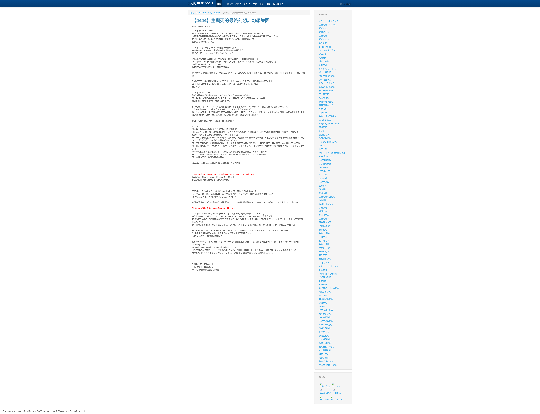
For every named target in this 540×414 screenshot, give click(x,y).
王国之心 (323, 236)
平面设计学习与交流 (328, 273)
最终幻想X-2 (324, 233)
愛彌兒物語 (324, 134)
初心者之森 (324, 214)
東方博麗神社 (325, 350)
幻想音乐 (323, 57)
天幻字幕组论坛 (326, 321)
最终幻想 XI (324, 218)
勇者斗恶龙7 (325, 392)
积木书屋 (323, 108)
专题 (255, 4)
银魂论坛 (323, 127)
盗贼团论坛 (324, 335)
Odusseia (323, 167)
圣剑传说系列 (325, 225)
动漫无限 (323, 211)
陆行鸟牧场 (324, 61)
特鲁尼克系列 (325, 247)
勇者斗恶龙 (324, 240)
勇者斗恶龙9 (324, 171)
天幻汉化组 (325, 386)
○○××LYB (323, 174)
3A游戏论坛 (324, 262)
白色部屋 (323, 280)
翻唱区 (322, 306)
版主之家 (323, 295)
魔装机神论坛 (325, 343)
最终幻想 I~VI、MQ (327, 24)
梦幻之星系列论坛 (327, 75)
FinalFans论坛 (325, 324)
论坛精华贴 (201, 12)
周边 (237, 4)
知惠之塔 (323, 207)
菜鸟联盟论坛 (214, 12)
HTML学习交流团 (327, 83)
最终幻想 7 (324, 28)
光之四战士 (324, 178)
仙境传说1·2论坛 (326, 346)
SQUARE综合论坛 (327, 50)
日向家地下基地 (326, 101)
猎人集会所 (324, 97)
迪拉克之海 (324, 354)
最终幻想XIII (324, 251)
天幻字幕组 (324, 182)
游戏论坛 (323, 53)
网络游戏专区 (325, 222)
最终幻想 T (324, 43)
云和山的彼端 (325, 119)
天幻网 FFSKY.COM (200, 3)
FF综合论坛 (324, 332)
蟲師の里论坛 (325, 138)
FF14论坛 (324, 399)
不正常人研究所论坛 (328, 141)
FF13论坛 (336, 386)
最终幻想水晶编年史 (328, 116)
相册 (262, 4)
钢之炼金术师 (325, 163)
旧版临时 (277, 4)
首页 (219, 4)
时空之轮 (323, 149)
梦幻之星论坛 (325, 72)
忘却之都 (323, 64)
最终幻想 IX (324, 35)
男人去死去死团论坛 (328, 364)
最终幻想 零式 (337, 399)
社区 (268, 4)
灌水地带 (323, 189)
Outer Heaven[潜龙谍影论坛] (332, 152)
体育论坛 (323, 229)
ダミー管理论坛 (326, 90)
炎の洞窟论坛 (325, 291)
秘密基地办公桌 (326, 105)
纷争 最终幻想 (325, 156)
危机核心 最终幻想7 (328, 68)
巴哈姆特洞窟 (325, 46)
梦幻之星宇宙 (325, 79)
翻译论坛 (323, 200)
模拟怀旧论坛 (325, 258)
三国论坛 (323, 112)
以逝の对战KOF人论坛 (329, 123)
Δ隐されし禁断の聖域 (328, 21)
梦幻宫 (322, 145)
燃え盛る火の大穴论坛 (329, 288)
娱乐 (246, 4)
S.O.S (321, 130)
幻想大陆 (323, 269)
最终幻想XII (324, 244)
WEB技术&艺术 (326, 203)
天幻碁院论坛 (325, 339)
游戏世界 (323, 302)
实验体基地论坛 (326, 299)
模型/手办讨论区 (326, 361)
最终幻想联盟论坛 (327, 196)
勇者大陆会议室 (326, 310)
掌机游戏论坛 (325, 277)
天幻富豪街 (324, 94)
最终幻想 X (324, 39)
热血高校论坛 (325, 317)
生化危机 (323, 185)
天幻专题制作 (325, 160)
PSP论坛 (323, 284)
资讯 (229, 4)
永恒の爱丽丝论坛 (327, 86)
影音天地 (323, 193)
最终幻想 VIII (325, 32)
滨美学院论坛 (325, 328)
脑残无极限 (324, 357)
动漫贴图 (323, 255)
